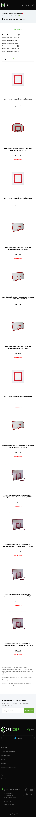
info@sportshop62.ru (9, 806)
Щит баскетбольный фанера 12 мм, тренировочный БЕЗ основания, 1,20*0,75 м (18, 496)
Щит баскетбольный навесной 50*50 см (18, 396)
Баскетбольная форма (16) (10, 48)
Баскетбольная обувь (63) (10, 51)
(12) (11, 35)
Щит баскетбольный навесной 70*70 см (18, 99)
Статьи (3, 759)
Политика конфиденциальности (8, 767)
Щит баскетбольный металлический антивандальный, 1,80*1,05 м (18, 347)
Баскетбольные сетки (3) (10, 40)
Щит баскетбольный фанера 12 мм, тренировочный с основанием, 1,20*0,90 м (18, 595)
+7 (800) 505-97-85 (8, 795)
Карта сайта (4, 779)
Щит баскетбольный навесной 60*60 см (18, 198)
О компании (4, 747)
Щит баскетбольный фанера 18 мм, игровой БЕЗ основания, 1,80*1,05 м (18, 298)
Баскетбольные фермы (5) (10, 38)
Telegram (20, 738)
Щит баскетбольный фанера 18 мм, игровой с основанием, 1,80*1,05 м (18, 446)
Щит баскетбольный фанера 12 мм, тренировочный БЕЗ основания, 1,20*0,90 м (18, 545)
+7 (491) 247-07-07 (8, 801)
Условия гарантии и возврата (8, 751)
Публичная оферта (5, 775)
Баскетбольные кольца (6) (10, 46)
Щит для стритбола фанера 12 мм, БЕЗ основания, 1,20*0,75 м (18, 149)
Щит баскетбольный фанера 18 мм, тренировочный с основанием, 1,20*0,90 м (18, 644)
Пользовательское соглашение (8, 771)
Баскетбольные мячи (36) (10, 43)
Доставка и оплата (5, 755)
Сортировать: (8, 59)
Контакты (3, 763)
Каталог (32, 729)
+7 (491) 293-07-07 (8, 793)
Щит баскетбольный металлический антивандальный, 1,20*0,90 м (18, 248)
